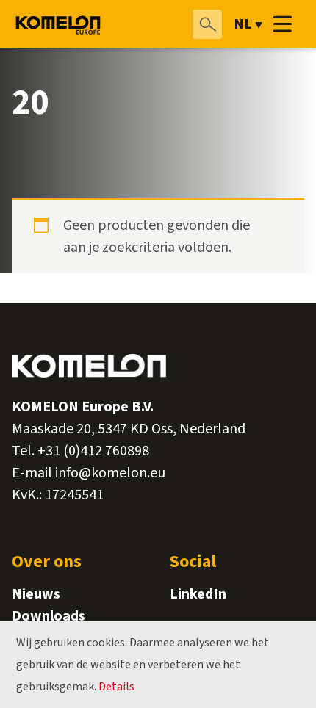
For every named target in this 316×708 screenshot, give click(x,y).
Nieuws (36, 594)
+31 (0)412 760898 (93, 451)
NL (243, 24)
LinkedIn (198, 594)
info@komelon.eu (110, 473)
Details (116, 687)
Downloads (48, 616)
